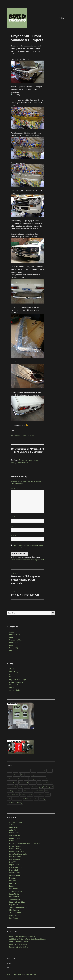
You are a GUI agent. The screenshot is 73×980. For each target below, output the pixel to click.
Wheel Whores (14, 915)
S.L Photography (15, 891)
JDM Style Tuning (16, 867)
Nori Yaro (12, 878)
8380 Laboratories (16, 822)
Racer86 (12, 886)
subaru (23, 795)
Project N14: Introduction (18, 947)
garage (32, 779)
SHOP (11, 687)
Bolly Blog (13, 830)
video (19, 799)
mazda (32, 783)
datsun (16, 775)
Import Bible (14, 865)
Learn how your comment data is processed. (27, 560)
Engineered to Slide (16, 851)
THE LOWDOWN (15, 913)
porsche (19, 791)
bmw (16, 771)
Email (14, 526)
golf (38, 779)
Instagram (11, 963)
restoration (39, 791)
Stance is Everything (17, 902)
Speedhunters (14, 899)
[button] (36, 968)
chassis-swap (25, 771)
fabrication (12, 779)
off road (34, 787)
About (11, 669)
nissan (26, 787)
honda (44, 779)
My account (13, 685)
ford (26, 779)
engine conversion (38, 775)
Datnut (12, 841)
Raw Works (13, 889)
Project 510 (31, 435)
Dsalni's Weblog (15, 849)
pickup (10, 791)
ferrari (20, 779)
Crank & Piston (14, 838)
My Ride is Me (14, 875)
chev (34, 771)
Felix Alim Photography (18, 854)
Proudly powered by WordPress (26, 974)
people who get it (46, 787)
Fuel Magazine (14, 859)
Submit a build (14, 690)
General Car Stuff (15, 640)
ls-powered (23, 783)
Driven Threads (15, 846)
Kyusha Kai (13, 870)
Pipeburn (12, 881)
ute (9, 799)
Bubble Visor (14, 833)
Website (14, 535)
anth (15, 435)
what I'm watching (15, 803)
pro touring (28, 791)
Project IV (13, 645)
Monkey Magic (14, 873)
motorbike (48, 783)
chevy (49, 771)
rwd (46, 791)
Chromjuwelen (14, 835)
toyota (30, 795)
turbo (48, 795)
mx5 (20, 787)
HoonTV (12, 862)
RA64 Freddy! (14, 883)
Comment (15, 488)
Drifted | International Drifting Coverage (24, 843)
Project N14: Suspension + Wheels (22, 936)
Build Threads (14, 635)
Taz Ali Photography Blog (18, 907)
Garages (12, 637)
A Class (11, 825)
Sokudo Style (14, 897)
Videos (11, 650)
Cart (10, 674)
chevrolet (41, 771)
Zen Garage (13, 918)
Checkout (12, 677)
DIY (22, 775)
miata (39, 783)
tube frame (39, 795)
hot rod (11, 783)
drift (27, 775)
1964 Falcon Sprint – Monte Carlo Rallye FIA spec (27, 939)
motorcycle (12, 787)
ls (16, 783)
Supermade (13, 905)
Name (14, 517)
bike (9, 771)
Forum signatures (16, 682)
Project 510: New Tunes (18, 944)
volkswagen (28, 799)
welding (42, 799)
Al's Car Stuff (14, 827)
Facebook (11, 958)
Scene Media (14, 894)
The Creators (14, 910)
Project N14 (13, 648)
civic (9, 775)
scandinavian (13, 795)
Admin (11, 632)
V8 (14, 799)
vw (36, 799)
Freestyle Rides (15, 857)
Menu (61, 18)
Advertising (13, 671)
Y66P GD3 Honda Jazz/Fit (18, 942)
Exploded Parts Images (17, 679)
